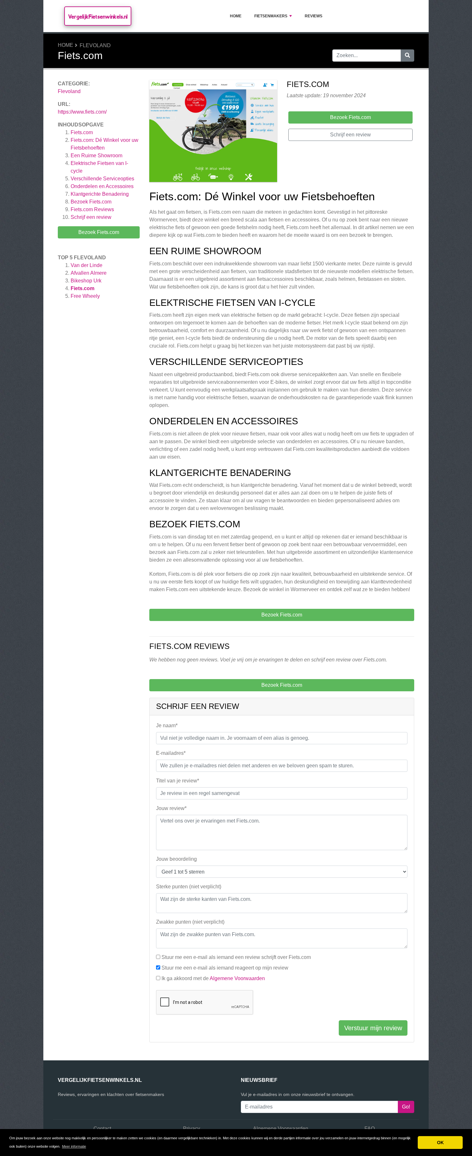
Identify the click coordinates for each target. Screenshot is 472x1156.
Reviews (313, 16)
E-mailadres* (171, 753)
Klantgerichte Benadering (100, 194)
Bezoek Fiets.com (91, 201)
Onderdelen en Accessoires (102, 186)
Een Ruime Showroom (96, 155)
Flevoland (95, 45)
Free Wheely (85, 296)
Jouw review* (171, 808)
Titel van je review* (177, 780)
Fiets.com (82, 132)
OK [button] (440, 1142)
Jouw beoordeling (176, 859)
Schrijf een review (91, 217)
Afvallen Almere (89, 273)
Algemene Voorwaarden (237, 978)
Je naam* (167, 725)
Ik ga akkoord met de (213, 978)
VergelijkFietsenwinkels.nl (97, 16)
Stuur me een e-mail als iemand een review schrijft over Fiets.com (236, 957)
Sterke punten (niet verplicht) (188, 886)
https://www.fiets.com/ (82, 112)
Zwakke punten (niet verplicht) (190, 922)
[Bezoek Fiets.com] (213, 132)
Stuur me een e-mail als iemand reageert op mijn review (225, 968)
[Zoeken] (407, 55)
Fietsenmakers (270, 16)
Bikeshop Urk (86, 280)
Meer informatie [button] (74, 1146)
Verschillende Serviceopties (102, 178)
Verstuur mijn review (373, 1027)
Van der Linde (86, 265)
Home (235, 16)
